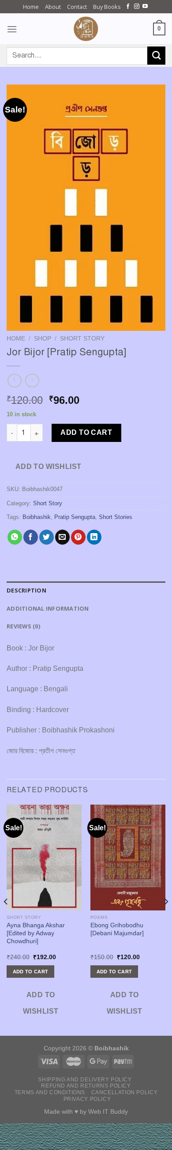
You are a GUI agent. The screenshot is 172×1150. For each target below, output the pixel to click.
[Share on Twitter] (46, 537)
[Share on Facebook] (30, 537)
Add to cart (86, 432)
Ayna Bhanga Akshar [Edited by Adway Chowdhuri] (36, 933)
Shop (42, 338)
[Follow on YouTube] (145, 7)
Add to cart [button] (31, 971)
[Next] (165, 919)
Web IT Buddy (108, 1111)
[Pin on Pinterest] (78, 537)
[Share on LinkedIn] (94, 537)
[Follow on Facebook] (128, 7)
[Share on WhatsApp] (14, 537)
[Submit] (156, 55)
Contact (77, 7)
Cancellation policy (124, 1092)
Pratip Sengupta (74, 517)
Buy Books (107, 7)
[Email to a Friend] (62, 537)
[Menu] (12, 29)
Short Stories (115, 517)
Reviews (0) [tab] (23, 626)
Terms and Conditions (50, 1092)
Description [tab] (26, 590)
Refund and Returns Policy (86, 1086)
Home (31, 7)
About (53, 7)
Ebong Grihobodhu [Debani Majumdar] (117, 929)
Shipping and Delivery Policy (84, 1079)
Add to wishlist (48, 466)
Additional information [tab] (48, 608)
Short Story (82, 338)
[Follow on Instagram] (136, 7)
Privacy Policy (87, 1099)
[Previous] (6, 919)
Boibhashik (36, 517)
